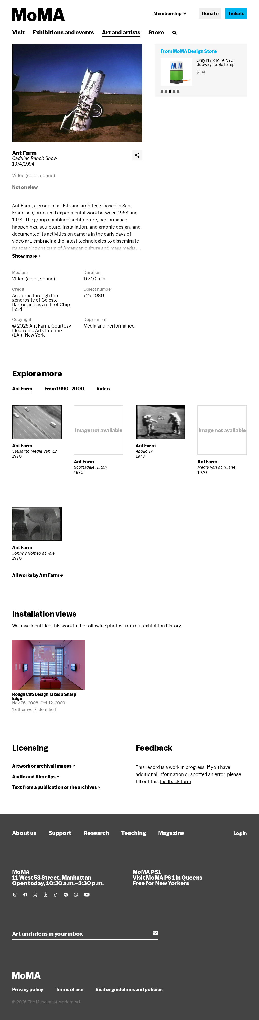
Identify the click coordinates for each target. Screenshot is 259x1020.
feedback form (175, 781)
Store (156, 32)
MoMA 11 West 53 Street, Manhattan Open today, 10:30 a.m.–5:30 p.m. (58, 877)
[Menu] (174, 32)
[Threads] (45, 895)
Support (60, 832)
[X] (35, 895)
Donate (210, 13)
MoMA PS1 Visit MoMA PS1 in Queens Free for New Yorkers (167, 877)
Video (103, 388)
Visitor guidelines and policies (128, 989)
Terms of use (69, 989)
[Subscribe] (155, 933)
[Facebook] (25, 895)
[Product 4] (174, 91)
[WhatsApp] (76, 895)
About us (24, 832)
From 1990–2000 (64, 388)
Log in (240, 833)
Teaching (133, 832)
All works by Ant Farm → (37, 575)
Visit (18, 32)
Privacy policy (28, 989)
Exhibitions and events (63, 32)
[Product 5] (178, 91)
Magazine (171, 832)
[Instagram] (15, 895)
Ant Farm (24, 152)
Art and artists (121, 32)
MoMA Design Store (195, 51)
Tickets (236, 13)
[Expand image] (77, 93)
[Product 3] (170, 91)
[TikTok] (56, 895)
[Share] (137, 155)
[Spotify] (66, 895)
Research (96, 832)
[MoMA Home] (38, 14)
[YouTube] (87, 895)
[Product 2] (166, 91)
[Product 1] (162, 91)
